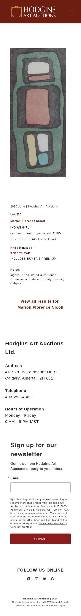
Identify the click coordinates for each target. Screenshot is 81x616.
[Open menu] (72, 11)
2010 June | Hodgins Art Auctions (34, 206)
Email (15, 478)
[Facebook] (28, 578)
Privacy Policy (24, 605)
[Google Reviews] (52, 578)
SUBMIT (40, 538)
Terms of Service (47, 605)
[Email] (44, 578)
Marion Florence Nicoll (27, 221)
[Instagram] (36, 578)
